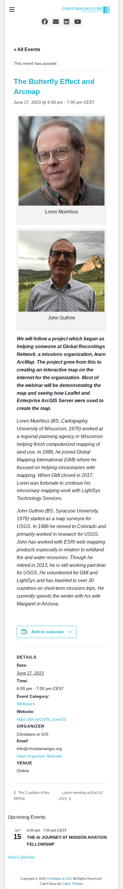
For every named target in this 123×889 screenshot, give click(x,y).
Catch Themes (73, 883)
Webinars (26, 703)
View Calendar (21, 857)
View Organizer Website (39, 756)
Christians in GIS (59, 878)
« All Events (27, 49)
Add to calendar (47, 631)
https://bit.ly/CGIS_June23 (41, 719)
